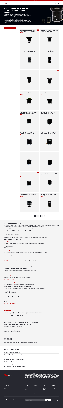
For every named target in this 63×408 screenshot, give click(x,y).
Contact (37, 3)
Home (4, 6)
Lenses (26, 389)
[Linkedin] (58, 400)
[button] (58, 3)
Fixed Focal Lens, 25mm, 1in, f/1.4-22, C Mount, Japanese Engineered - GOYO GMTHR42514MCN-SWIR (28, 133)
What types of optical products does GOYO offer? (12, 352)
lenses (8, 243)
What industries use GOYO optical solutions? (11, 361)
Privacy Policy (53, 388)
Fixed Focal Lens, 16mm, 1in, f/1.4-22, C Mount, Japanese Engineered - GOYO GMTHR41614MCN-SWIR (28, 153)
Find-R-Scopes (27, 385)
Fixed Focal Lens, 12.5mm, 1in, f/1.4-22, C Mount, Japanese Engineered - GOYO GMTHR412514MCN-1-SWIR (28, 174)
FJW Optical (35, 385)
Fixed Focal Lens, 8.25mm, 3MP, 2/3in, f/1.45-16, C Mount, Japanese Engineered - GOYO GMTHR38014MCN (28, 51)
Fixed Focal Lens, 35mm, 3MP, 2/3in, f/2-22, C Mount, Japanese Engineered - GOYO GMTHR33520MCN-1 (48, 195)
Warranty (44, 389)
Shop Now (29, 47)
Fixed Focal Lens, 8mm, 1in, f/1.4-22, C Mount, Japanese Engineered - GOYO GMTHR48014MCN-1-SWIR (48, 72)
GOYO (34, 390)
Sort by (53, 27)
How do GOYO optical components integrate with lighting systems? (15, 366)
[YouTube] (57, 400)
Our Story (44, 385)
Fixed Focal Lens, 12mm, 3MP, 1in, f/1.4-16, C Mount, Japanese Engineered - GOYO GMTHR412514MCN (50, 173)
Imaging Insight (44, 388)
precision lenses (28, 227)
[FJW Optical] (7, 3)
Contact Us (5, 388)
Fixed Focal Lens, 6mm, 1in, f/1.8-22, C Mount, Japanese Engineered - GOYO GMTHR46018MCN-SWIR (28, 92)
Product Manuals (53, 385)
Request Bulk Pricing (9, 27)
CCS (34, 389)
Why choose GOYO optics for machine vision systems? (13, 354)
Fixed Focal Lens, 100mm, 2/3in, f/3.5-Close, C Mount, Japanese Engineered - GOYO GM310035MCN (48, 51)
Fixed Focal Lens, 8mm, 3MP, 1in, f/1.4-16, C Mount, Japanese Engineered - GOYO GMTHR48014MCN (49, 31)
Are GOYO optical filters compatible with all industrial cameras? (14, 359)
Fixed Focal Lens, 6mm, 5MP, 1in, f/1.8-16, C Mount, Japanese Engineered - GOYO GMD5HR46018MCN (27, 31)
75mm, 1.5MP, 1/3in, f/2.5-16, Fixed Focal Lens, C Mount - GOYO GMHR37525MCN (28, 71)
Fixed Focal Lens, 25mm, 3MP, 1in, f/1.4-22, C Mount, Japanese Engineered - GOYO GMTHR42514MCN (48, 133)
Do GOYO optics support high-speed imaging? (11, 364)
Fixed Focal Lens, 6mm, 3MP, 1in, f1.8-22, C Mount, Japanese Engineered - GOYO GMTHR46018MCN (49, 92)
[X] (53, 400)
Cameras (26, 388)
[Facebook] (51, 400)
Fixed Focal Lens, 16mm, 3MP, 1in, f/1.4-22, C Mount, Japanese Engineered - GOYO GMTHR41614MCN (48, 153)
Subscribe (48, 400)
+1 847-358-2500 (6, 385)
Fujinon (34, 393)
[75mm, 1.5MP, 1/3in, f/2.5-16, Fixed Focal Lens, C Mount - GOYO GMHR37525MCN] (29, 80)
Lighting (26, 390)
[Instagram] (55, 400)
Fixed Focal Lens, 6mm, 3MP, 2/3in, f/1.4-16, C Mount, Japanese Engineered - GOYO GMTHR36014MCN (28, 195)
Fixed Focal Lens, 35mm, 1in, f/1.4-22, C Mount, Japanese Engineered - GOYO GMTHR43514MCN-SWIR (28, 113)
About (33, 3)
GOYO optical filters (6, 260)
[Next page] (44, 216)
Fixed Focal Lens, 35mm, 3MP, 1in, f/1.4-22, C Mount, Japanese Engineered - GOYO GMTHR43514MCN (48, 113)
